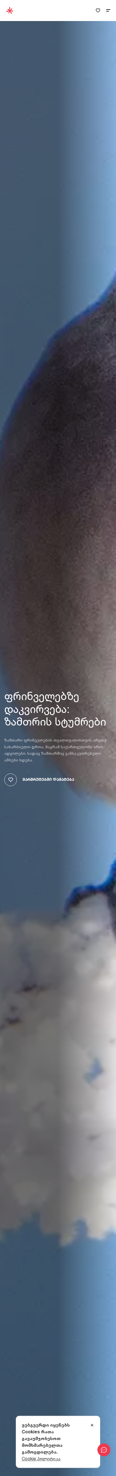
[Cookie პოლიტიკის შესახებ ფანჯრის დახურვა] (92, 1425)
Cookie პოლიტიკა (41, 1458)
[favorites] (98, 10)
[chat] (103, 1449)
